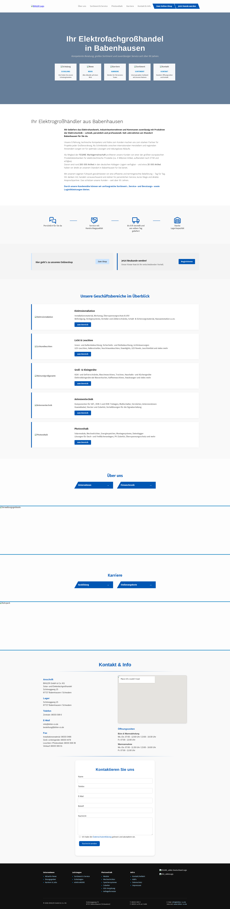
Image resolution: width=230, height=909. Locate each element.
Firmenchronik (128, 485)
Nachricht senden (89, 844)
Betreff (81, 806)
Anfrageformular (109, 891)
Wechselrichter (109, 879)
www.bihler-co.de (180, 904)
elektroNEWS (79, 882)
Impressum (136, 885)
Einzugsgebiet (50, 879)
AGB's (134, 879)
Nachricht (82, 816)
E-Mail (81, 796)
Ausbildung (83, 585)
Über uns (82, 6)
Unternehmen (84, 485)
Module (106, 876)
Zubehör (106, 885)
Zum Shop (102, 261)
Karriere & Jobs (51, 882)
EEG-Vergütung (109, 888)
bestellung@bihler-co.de (53, 727)
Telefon (81, 786)
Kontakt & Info (144, 6)
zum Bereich (82, 325)
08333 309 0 (56, 715)
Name (80, 777)
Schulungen (78, 879)
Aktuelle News (51, 876)
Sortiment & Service (99, 6)
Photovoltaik (117, 6)
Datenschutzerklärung (102, 837)
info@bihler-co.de (50, 724)
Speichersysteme (110, 882)
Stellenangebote (129, 585)
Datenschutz (137, 882)
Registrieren (187, 261)
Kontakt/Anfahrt (138, 876)
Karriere (130, 6)
